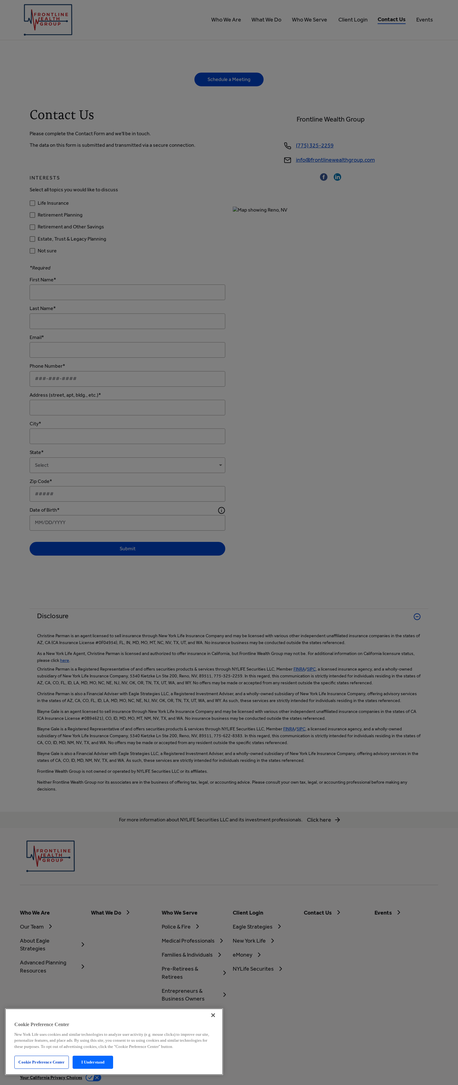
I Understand (93, 1062)
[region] (114, 1041)
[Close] (213, 1015)
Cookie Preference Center (41, 1062)
